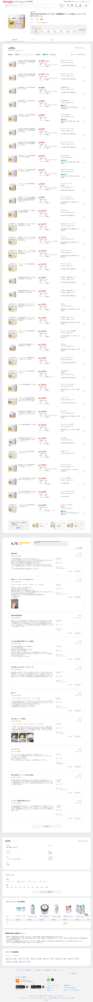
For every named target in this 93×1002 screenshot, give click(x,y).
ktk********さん (79, 803)
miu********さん (79, 643)
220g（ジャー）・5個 (36, 958)
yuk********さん (79, 751)
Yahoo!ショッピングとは (52, 985)
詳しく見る (82, 29)
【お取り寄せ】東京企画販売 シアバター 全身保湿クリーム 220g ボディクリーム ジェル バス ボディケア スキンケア (27, 413)
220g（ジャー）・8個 (61, 958)
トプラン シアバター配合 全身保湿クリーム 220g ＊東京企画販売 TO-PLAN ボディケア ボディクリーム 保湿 (26, 399)
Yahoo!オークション (52, 995)
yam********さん (79, 695)
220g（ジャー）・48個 (24, 961)
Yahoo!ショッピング (33, 995)
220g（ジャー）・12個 (11, 961)
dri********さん (79, 721)
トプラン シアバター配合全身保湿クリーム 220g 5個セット (27, 505)
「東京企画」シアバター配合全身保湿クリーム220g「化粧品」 (26, 115)
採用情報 (55, 997)
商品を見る (15, 847)
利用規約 (40, 997)
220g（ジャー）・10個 (73, 958)
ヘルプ (89, 1)
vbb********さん (79, 777)
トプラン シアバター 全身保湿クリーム (25, 970)
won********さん (79, 669)
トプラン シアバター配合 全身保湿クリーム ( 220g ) (26, 452)
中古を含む (53, 54)
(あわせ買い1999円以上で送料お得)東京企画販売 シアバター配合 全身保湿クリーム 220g (26, 62)
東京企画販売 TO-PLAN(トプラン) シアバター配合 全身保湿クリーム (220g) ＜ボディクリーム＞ (26, 439)
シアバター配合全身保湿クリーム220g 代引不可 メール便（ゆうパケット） (27, 479)
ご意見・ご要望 (70, 997)
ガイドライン (45, 997)
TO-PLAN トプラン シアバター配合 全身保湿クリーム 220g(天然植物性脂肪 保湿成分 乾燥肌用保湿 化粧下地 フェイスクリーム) (27, 199)
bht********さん (79, 581)
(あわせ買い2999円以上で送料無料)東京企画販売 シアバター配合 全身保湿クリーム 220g (26, 130)
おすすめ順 (79, 548)
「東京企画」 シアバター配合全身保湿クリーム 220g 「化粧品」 (27, 156)
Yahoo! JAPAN (67, 1)
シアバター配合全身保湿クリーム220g (27, 384)
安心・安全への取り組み (69, 987)
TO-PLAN (32, 12)
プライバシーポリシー (23, 997)
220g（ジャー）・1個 (11, 958)
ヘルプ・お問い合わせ (62, 997)
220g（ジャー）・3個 (23, 958)
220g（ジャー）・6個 (48, 958)
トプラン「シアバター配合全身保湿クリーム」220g (26, 184)
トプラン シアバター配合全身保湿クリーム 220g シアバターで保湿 (27, 358)
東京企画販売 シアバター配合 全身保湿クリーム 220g (26, 88)
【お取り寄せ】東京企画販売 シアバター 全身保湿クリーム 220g (27, 345)
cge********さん (79, 555)
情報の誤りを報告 (84, 841)
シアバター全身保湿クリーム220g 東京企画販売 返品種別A (26, 211)
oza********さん (79, 617)
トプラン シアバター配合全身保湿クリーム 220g (27, 264)
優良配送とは (67, 985)
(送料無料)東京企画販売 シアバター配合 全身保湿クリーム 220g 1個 (26, 278)
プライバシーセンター (33, 997)
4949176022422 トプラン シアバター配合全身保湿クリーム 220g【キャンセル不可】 (26, 306)
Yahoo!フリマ (61, 995)
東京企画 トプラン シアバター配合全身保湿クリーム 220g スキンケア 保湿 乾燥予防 (27, 239)
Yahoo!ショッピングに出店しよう (79, 1)
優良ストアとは (50, 987)
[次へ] (86, 914)
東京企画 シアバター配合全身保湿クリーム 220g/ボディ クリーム (27, 465)
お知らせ (49, 990)
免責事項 (51, 997)
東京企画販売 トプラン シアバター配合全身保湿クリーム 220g (26, 224)
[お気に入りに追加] (83, 67)
